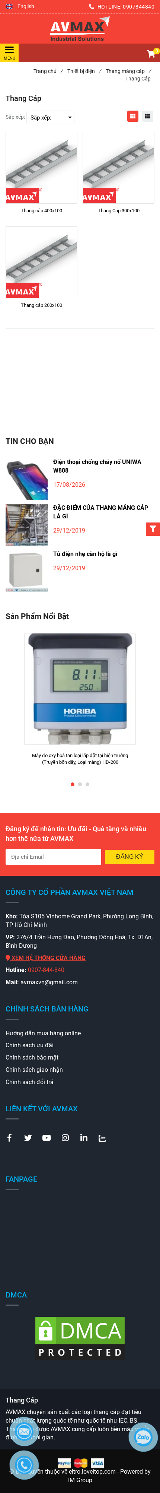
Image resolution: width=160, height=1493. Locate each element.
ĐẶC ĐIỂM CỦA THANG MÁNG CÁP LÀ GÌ (100, 512)
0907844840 (138, 7)
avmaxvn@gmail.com (49, 982)
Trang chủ (48, 71)
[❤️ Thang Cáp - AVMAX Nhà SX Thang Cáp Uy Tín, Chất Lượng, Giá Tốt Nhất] (80, 28)
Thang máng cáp (128, 71)
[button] (20, 6)
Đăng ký (129, 857)
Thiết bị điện (84, 71)
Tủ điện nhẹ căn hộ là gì (85, 554)
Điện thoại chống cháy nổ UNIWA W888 (97, 466)
